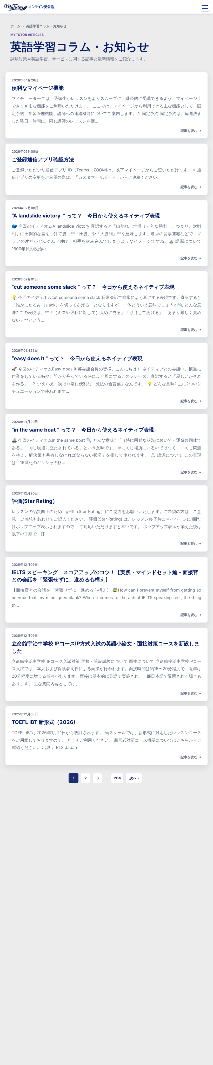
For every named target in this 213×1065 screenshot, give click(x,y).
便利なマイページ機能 (38, 88)
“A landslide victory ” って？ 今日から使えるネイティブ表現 (86, 216)
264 (117, 778)
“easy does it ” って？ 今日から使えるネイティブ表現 (77, 358)
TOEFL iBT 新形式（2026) (43, 722)
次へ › (134, 778)
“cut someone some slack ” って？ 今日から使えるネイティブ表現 (93, 287)
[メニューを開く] (205, 7)
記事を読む (189, 131)
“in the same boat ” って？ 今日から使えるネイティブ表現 (83, 430)
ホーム (15, 26)
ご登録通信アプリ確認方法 (43, 159)
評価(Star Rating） (35, 501)
